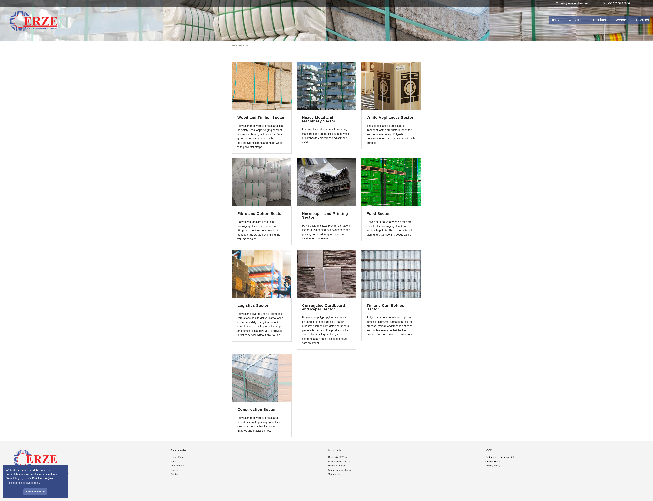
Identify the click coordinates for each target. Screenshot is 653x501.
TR (649, 3)
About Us (576, 20)
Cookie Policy (492, 461)
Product (599, 20)
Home (555, 20)
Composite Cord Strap (340, 470)
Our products (178, 465)
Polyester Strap (336, 465)
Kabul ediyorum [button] (35, 491)
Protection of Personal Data (500, 457)
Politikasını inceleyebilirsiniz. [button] (23, 482)
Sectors (620, 20)
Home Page (177, 457)
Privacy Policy (492, 465)
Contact (175, 474)
